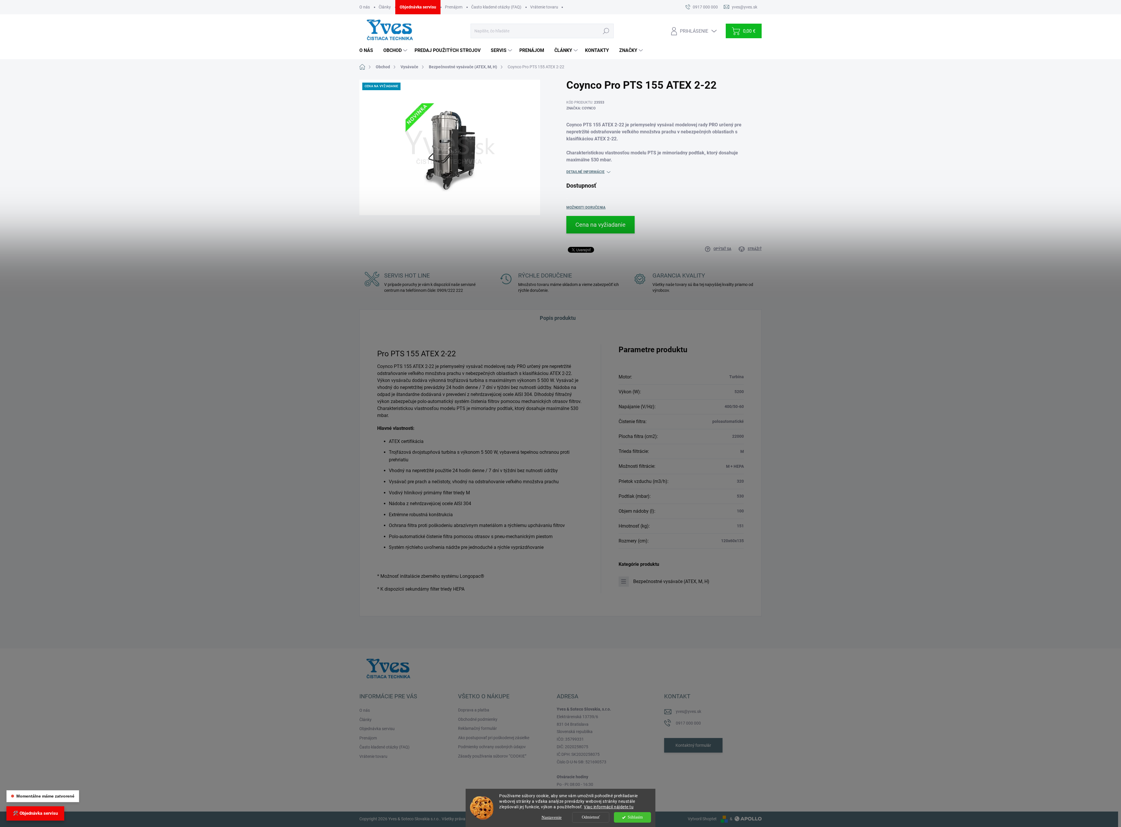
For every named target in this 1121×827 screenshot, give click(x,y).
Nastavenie (552, 817)
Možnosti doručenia (585, 207)
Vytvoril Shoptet (702, 818)
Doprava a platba (473, 710)
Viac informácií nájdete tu (608, 807)
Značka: (581, 108)
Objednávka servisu (418, 7)
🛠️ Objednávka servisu (35, 813)
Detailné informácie (585, 172)
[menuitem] (368, 50)
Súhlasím (635, 817)
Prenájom (453, 7)
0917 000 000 (688, 723)
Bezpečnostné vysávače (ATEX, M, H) (671, 581)
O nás (364, 7)
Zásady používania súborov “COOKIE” (492, 756)
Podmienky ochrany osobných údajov (492, 746)
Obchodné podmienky (477, 719)
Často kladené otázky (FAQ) (496, 7)
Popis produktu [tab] (558, 318)
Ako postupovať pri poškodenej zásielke (493, 737)
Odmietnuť (591, 817)
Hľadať (606, 31)
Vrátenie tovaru (544, 7)
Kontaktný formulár (693, 745)
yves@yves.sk (688, 711)
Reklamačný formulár (477, 728)
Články (385, 7)
